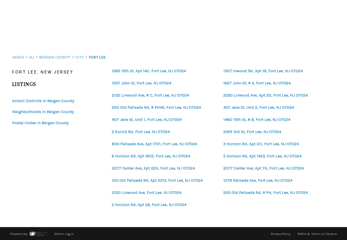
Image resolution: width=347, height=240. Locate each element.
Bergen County (54, 57)
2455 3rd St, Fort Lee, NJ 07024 (252, 132)
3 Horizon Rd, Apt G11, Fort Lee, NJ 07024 (261, 144)
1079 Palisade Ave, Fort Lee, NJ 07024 (257, 180)
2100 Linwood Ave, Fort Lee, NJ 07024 (146, 193)
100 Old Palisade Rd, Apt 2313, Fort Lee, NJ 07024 (157, 180)
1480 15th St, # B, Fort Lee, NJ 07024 (256, 120)
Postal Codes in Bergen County (40, 122)
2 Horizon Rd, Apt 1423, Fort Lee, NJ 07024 (262, 156)
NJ (31, 57)
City (79, 57)
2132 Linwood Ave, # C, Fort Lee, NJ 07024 (150, 95)
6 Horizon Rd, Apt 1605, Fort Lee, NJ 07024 (151, 156)
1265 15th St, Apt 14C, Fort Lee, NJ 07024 (149, 71)
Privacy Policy (281, 234)
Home (317, 39)
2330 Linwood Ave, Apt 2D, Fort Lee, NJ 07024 (265, 95)
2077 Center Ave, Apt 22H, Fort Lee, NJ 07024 (153, 168)
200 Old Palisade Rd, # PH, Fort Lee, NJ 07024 (265, 193)
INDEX (18, 57)
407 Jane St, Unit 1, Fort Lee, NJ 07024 (147, 120)
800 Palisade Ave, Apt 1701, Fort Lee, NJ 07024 (154, 144)
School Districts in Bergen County (43, 100)
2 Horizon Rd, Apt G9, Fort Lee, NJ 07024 (149, 205)
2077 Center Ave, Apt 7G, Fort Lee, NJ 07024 (263, 168)
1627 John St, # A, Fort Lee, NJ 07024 (257, 83)
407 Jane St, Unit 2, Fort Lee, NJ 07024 (258, 107)
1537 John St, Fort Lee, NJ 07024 (141, 83)
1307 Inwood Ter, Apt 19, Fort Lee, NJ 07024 (263, 71)
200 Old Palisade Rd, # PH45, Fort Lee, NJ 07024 (156, 107)
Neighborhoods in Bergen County (43, 111)
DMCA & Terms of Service (317, 234)
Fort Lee (97, 57)
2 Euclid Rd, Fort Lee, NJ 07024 (141, 132)
